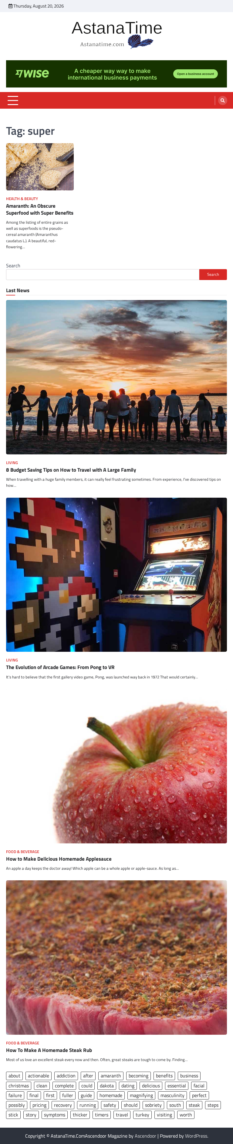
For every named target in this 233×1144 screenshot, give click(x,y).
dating (127, 1085)
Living (12, 462)
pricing (39, 1105)
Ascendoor (145, 1135)
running (87, 1105)
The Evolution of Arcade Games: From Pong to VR (60, 667)
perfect (199, 1095)
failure (15, 1095)
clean (41, 1085)
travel (122, 1114)
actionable (38, 1075)
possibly (16, 1105)
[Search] (222, 100)
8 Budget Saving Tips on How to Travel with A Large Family (71, 470)
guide (86, 1095)
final (34, 1095)
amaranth (111, 1075)
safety (109, 1105)
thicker (80, 1114)
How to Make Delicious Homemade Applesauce (59, 859)
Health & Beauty (22, 198)
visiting (164, 1114)
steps (213, 1105)
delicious (151, 1085)
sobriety (153, 1105)
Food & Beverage (22, 851)
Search (13, 265)
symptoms (54, 1114)
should (130, 1105)
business (189, 1075)
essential (176, 1085)
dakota (107, 1085)
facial (199, 1085)
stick (13, 1114)
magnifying (141, 1095)
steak (194, 1105)
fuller (67, 1095)
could (86, 1085)
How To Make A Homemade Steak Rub (49, 1050)
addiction (66, 1075)
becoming (138, 1075)
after (88, 1075)
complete (64, 1085)
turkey (142, 1114)
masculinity (172, 1095)
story (31, 1114)
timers (101, 1114)
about (14, 1075)
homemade (111, 1095)
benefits (164, 1075)
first (50, 1095)
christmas (18, 1085)
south (175, 1105)
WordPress (196, 1135)
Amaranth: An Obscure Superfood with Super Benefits (39, 209)
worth (186, 1114)
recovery (63, 1105)
